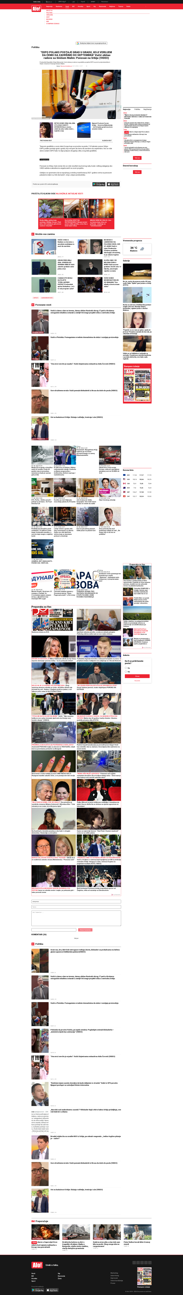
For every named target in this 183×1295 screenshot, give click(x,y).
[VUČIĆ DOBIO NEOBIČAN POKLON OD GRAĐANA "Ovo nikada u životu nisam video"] (90, 285)
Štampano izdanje (52, 23)
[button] (90, 66)
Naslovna (59, 6)
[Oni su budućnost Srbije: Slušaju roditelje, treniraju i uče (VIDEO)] (40, 1201)
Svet (48, 17)
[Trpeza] (83, 2)
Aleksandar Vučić (47, 298)
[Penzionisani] (104, 2)
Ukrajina (49, 15)
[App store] (113, 184)
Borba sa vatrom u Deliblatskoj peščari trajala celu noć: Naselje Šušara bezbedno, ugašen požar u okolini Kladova (137, 307)
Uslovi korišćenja (117, 1281)
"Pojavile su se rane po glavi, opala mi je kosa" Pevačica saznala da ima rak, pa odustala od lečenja (137, 331)
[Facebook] (134, 1262)
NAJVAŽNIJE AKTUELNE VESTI (69, 193)
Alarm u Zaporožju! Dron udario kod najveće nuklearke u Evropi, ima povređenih (136, 133)
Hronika (80, 6)
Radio (128, 6)
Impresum (114, 1278)
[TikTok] (142, 1262)
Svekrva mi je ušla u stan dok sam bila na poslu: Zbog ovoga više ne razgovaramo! (106, 1244)
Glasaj (137, 676)
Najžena (112, 6)
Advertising (115, 1275)
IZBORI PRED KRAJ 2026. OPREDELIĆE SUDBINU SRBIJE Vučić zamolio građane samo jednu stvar (66, 264)
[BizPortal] (49, 2)
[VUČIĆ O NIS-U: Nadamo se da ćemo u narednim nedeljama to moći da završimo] (43, 247)
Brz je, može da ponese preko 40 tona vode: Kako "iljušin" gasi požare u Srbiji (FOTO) (137, 283)
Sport (88, 6)
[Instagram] (138, 1262)
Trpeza (120, 6)
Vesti (67, 6)
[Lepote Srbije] (62, 2)
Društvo (49, 10)
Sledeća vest (107, 140)
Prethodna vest (46, 140)
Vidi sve (137, 158)
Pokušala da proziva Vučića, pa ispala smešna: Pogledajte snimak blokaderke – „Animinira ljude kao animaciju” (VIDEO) (82, 1031)
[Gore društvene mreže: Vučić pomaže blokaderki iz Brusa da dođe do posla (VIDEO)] (40, 402)
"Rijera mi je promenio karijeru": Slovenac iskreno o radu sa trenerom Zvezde (137, 116)
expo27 (36, 298)
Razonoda (102, 6)
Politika (49, 12)
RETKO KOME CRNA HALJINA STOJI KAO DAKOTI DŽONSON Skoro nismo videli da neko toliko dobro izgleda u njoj (64, 127)
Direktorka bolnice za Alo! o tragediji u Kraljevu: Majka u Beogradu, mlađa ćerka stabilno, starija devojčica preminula (75, 1245)
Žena (59, 1278)
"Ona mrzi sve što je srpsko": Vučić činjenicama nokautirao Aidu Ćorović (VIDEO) (83, 364)
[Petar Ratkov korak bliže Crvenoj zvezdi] (138, 1232)
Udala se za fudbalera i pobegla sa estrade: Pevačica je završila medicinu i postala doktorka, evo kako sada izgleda (137, 356)
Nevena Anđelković (66, 66)
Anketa (126, 655)
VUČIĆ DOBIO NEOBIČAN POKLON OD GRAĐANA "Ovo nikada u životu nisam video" (111, 282)
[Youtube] (146, 1262)
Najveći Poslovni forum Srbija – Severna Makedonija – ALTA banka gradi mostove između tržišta (102, 126)
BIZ (73, 6)
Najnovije (49, 6)
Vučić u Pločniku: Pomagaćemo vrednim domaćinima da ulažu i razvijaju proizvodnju (84, 337)
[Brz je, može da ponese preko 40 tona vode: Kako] (137, 272)
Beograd (49, 19)
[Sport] (93, 2)
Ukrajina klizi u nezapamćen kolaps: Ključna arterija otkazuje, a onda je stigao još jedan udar (137, 141)
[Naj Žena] (73, 2)
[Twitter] (150, 1262)
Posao (113, 1283)
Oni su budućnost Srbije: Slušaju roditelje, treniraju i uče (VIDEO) (77, 417)
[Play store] (98, 184)
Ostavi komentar (85, 930)
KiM (47, 21)
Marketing (114, 1273)
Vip (95, 6)
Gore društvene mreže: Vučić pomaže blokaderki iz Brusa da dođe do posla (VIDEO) (84, 391)
